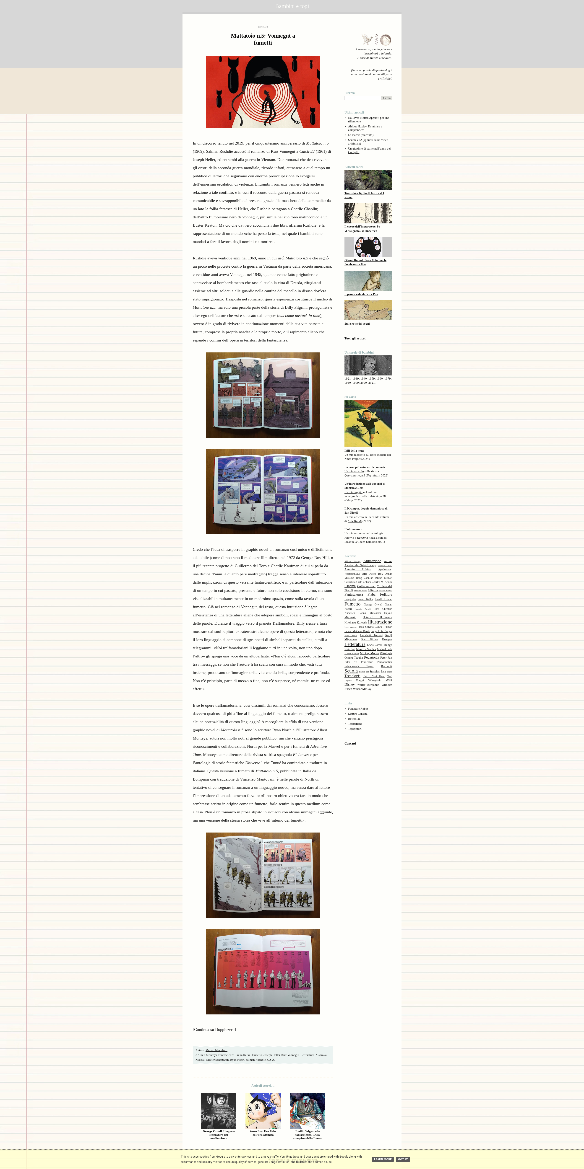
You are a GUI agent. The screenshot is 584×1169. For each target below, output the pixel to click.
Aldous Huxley (352, 561)
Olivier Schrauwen (217, 1059)
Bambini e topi (292, 6)
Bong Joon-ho (364, 578)
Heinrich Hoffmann (377, 617)
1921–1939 (351, 378)
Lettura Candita (358, 713)
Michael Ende (384, 649)
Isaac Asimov (350, 627)
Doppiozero (225, 1029)
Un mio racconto (354, 454)
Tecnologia (352, 676)
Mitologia (386, 653)
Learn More (383, 1159)
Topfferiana (355, 723)
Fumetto (257, 1055)
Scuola (351, 670)
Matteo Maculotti (380, 57)
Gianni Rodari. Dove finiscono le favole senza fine (365, 262)
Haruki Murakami (369, 613)
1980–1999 (351, 382)
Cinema (350, 586)
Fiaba (371, 594)
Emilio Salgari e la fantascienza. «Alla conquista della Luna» (307, 1135)
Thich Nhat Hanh (374, 676)
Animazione (372, 561)
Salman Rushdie (256, 1059)
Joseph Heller (271, 1055)
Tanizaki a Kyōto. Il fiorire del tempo (364, 195)
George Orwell (373, 604)
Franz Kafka (243, 1055)
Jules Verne (350, 635)
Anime (388, 561)
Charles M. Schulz (382, 582)
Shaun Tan (364, 671)
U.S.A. (271, 1059)
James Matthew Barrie (357, 631)
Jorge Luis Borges (381, 631)
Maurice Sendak (366, 649)
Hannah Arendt (362, 609)
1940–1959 (367, 378)
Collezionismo (366, 586)
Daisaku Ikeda (360, 590)
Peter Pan (386, 657)
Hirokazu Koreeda (355, 622)
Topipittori (355, 728)
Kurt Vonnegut (290, 1055)
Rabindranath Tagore (359, 666)
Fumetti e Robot (358, 708)
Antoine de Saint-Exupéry (360, 565)
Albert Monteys (207, 1055)
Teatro (389, 671)
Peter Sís (350, 662)
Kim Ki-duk (369, 639)
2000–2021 (367, 382)
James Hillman (383, 627)
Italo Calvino (366, 627)
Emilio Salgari (385, 590)
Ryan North (237, 1059)
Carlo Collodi (363, 582)
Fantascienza (226, 1055)
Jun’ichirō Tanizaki (371, 635)
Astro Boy (376, 573)
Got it (403, 1159)
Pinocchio (367, 662)
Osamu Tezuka (353, 657)
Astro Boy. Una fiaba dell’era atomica (263, 1133)
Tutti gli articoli (355, 338)
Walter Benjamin (368, 684)
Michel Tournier (351, 653)
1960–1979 (383, 378)
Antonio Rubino (357, 569)
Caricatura (349, 582)
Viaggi (360, 680)
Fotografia (350, 599)
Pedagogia (371, 657)
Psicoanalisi (384, 662)
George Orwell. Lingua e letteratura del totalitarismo (219, 1135)
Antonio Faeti (385, 565)
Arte (364, 573)
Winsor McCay (362, 689)
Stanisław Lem (378, 671)
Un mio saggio (353, 492)
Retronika (354, 718)
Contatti (350, 743)
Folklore (386, 594)
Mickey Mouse (369, 653)
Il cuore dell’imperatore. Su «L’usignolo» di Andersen (362, 228)
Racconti (386, 666)
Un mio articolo (354, 471)
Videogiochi (374, 680)
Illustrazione (380, 621)
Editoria (373, 590)
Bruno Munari (383, 578)
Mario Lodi (349, 649)
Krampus (387, 639)
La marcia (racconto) (360, 135)
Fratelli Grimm (383, 599)
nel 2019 (236, 143)
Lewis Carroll (374, 645)
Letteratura (307, 1055)
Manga (387, 645)
